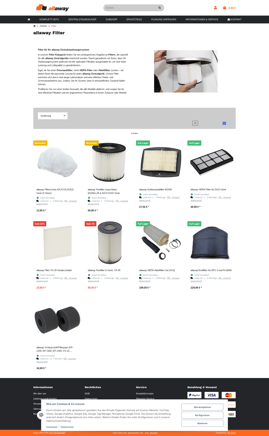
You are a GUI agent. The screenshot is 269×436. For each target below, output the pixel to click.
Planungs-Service (145, 398)
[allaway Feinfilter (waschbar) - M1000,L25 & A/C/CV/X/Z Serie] (109, 162)
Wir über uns (39, 393)
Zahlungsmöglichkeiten (45, 398)
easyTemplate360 (57, 433)
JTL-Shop (231, 433)
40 (209, 123)
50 (217, 123)
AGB (87, 393)
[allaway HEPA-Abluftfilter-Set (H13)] (160, 243)
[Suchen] (159, 7)
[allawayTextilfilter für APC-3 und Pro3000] (211, 243)
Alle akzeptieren (202, 407)
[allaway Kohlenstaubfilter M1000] (160, 162)
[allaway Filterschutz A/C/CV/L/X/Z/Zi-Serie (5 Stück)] (57, 162)
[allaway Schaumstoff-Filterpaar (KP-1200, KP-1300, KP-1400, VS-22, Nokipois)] (57, 320)
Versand (153, 433)
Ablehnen (202, 423)
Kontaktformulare (144, 393)
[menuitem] (29, 19)
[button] (215, 8)
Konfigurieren (202, 415)
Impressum (51, 426)
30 (202, 123)
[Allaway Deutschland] (52, 7)
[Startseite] (34, 26)
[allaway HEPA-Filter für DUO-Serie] (211, 162)
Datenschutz (91, 398)
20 (195, 123)
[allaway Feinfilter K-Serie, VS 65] (109, 243)
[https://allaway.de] (29, 19)
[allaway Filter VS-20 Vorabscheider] (57, 243)
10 (188, 123)
